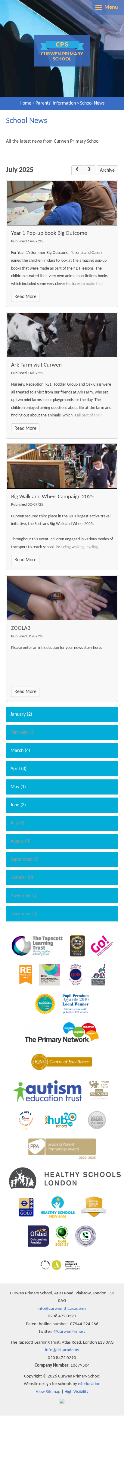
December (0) (24, 913)
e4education (89, 1384)
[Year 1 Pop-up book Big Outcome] (62, 203)
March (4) (20, 750)
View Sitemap (48, 1392)
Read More (25, 296)
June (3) (18, 805)
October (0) (22, 877)
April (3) (18, 768)
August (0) (20, 841)
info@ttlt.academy (62, 1350)
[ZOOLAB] (62, 598)
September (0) (25, 859)
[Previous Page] (77, 170)
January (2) (21, 714)
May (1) (18, 787)
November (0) (24, 895)
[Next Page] (89, 170)
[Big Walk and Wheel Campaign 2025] (62, 466)
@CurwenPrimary (69, 1331)
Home (25, 103)
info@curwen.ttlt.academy (62, 1308)
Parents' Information (56, 103)
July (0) (17, 823)
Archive (107, 170)
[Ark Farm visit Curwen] (62, 335)
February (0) (23, 732)
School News (92, 103)
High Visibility (76, 1392)
